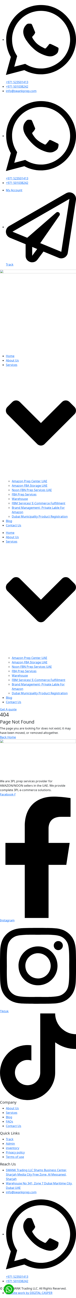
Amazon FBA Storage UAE (29, 486)
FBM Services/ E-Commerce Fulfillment (38, 503)
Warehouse (20, 499)
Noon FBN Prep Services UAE (32, 490)
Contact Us (13, 525)
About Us (12, 360)
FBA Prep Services (24, 494)
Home (10, 356)
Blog (9, 521)
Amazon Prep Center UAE (29, 481)
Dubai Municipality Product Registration (40, 516)
